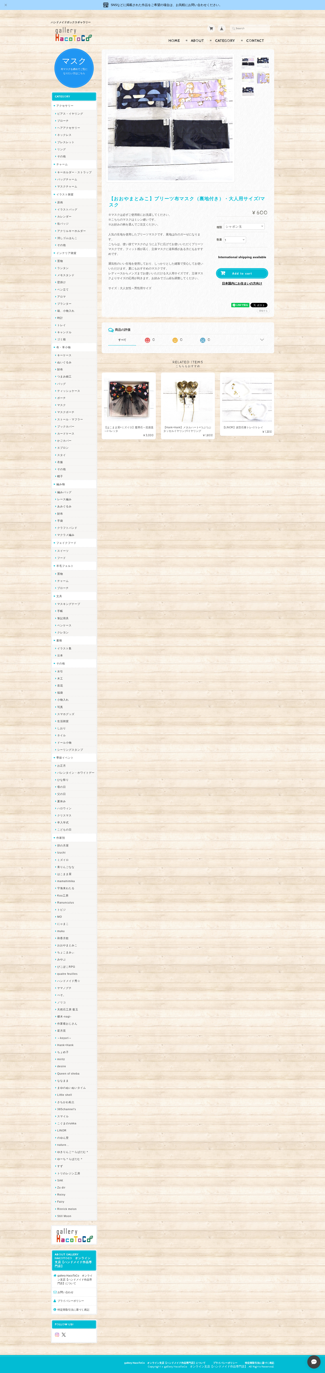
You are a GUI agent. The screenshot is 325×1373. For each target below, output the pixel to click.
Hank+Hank (65, 1045)
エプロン (63, 447)
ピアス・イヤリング (70, 113)
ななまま (63, 1080)
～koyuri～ (64, 1037)
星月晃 (61, 1030)
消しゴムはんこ (67, 238)
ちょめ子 (63, 1052)
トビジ (61, 909)
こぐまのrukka (66, 1123)
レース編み (64, 499)
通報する (263, 311)
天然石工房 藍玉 (67, 1009)
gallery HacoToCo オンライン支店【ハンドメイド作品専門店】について (74, 1279)
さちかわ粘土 (66, 1102)
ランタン (63, 268)
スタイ (61, 455)
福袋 (60, 692)
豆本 (60, 655)
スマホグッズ (66, 714)
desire (61, 1066)
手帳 (60, 611)
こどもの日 (64, 829)
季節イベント (65, 757)
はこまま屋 (64, 874)
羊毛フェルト (65, 565)
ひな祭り (63, 779)
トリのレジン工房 (68, 1173)
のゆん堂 (63, 1137)
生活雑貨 (63, 721)
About (197, 40)
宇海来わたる (66, 888)
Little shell (64, 1094)
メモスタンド (66, 275)
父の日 (61, 793)
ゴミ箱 (61, 339)
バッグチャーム (67, 179)
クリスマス (64, 815)
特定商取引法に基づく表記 (73, 1309)
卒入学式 (63, 822)
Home (174, 40)
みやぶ (61, 959)
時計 (60, 317)
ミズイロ (63, 859)
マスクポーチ (66, 412)
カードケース (66, 433)
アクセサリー (65, 105)
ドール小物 (64, 742)
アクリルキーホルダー (71, 230)
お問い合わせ (65, 1292)
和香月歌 (63, 938)
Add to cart (242, 273)
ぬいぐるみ (64, 362)
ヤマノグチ (64, 987)
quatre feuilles (67, 973)
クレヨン (63, 632)
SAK (60, 1180)
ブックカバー (66, 426)
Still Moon (64, 1216)
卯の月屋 (63, 845)
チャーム (62, 164)
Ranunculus (65, 902)
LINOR (62, 1130)
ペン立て (63, 289)
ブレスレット (66, 142)
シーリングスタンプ (70, 749)
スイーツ (63, 550)
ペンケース (64, 625)
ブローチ (63, 120)
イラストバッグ (67, 209)
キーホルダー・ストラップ (74, 172)
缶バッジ (63, 223)
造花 (60, 685)
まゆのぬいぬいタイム (71, 1087)
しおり (61, 728)
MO (59, 916)
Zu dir (61, 1187)
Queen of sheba (68, 1073)
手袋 (60, 520)
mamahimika (66, 881)
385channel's (66, 1109)
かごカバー (64, 440)
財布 (60, 369)
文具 (59, 596)
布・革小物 (63, 347)
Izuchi (61, 852)
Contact (255, 40)
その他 (61, 156)
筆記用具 (63, 618)
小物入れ (63, 699)
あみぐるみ (64, 506)
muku (61, 931)
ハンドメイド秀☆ (68, 980)
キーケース (64, 355)
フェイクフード (66, 542)
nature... (63, 1144)
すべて (122, 339)
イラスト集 (64, 648)
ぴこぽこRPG (66, 966)
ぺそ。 (61, 995)
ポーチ (61, 397)
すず (60, 1166)
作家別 (60, 837)
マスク (61, 405)
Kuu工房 (63, 895)
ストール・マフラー (70, 419)
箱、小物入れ (66, 310)
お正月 (61, 765)
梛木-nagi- (64, 1016)
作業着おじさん (67, 1023)
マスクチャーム (67, 186)
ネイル (61, 735)
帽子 (60, 476)
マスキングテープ (68, 603)
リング (61, 149)
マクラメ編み (66, 534)
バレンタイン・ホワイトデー (76, 772)
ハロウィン (64, 808)
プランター (64, 303)
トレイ (61, 325)
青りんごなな (66, 866)
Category (225, 40)
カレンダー (64, 216)
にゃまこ (63, 923)
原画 (60, 202)
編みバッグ (64, 492)
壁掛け (61, 282)
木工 (60, 678)
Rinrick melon (67, 1209)
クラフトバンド (67, 527)
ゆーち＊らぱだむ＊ (70, 1159)
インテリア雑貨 (66, 253)
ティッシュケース (68, 390)
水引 (60, 671)
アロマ (61, 296)
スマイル (63, 1116)
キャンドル (64, 332)
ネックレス (64, 134)
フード (61, 557)
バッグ (61, 383)
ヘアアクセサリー (68, 127)
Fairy (60, 1201)
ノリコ (61, 1002)
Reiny (61, 1194)
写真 (60, 707)
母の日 (61, 786)
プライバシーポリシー (70, 1300)
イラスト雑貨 (65, 194)
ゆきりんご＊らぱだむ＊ (73, 1151)
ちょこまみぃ (66, 952)
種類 (219, 227)
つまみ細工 (64, 376)
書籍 (59, 640)
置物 (60, 261)
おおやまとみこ (67, 945)
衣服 (60, 462)
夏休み (61, 801)
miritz (61, 1059)
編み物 (60, 484)
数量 (219, 239)
